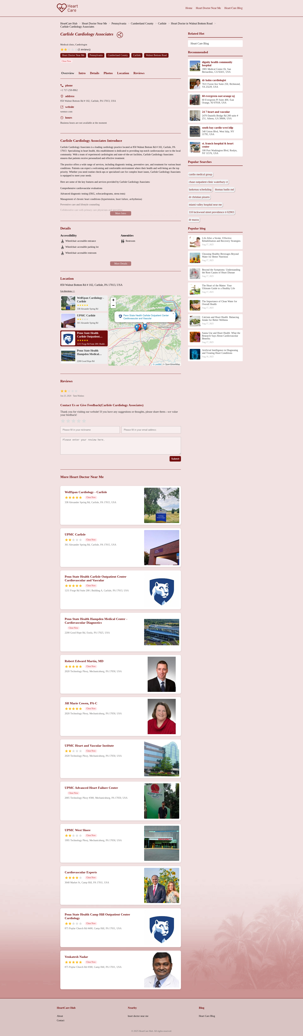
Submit (175, 458)
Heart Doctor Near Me (208, 8)
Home (189, 8)
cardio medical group (200, 174)
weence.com (66, 111)
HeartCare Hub (68, 23)
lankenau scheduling (200, 189)
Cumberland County (142, 23)
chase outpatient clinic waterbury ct (208, 181)
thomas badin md (224, 189)
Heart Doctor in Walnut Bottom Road (192, 23)
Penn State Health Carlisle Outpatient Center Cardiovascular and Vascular (146, 317)
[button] (136, 328)
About (60, 1016)
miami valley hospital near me (205, 204)
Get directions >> (67, 291)
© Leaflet (157, 364)
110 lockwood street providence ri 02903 (211, 212)
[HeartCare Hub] (67, 8)
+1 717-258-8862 (69, 90)
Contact (60, 1020)
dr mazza (194, 219)
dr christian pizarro (199, 197)
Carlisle (162, 23)
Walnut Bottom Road (156, 55)
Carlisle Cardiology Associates (77, 26)
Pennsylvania (119, 23)
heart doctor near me (138, 1016)
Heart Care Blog (233, 8)
